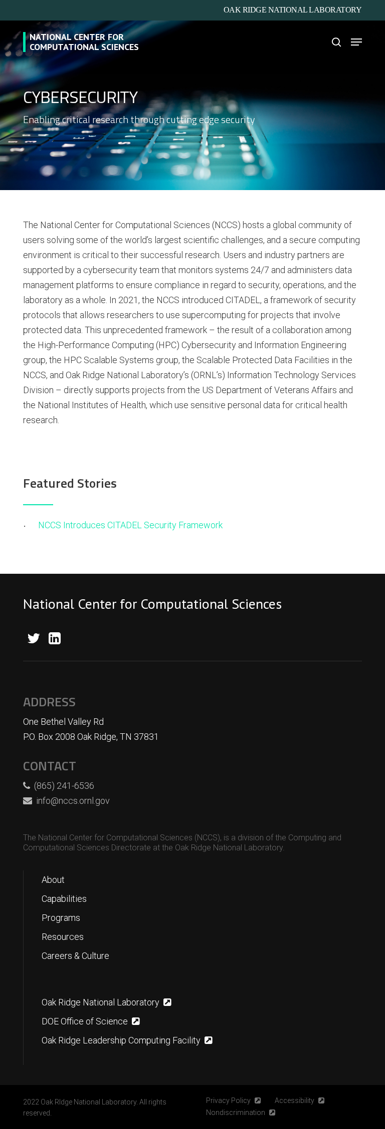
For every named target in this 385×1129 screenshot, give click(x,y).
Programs (61, 917)
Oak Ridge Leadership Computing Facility (121, 1040)
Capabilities (64, 898)
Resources (63, 936)
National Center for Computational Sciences (84, 42)
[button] (356, 42)
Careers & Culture (75, 955)
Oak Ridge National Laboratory (293, 10)
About (53, 879)
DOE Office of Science (85, 1021)
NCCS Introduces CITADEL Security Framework (130, 525)
